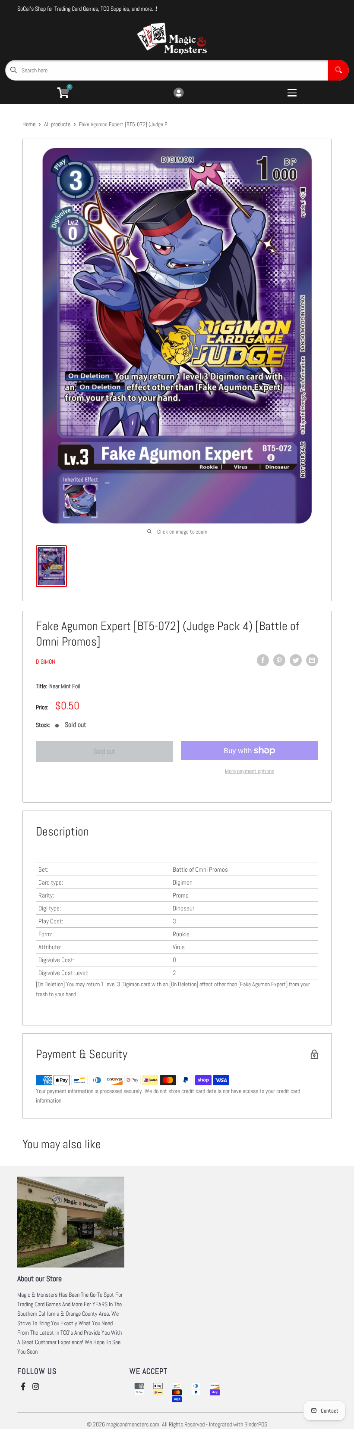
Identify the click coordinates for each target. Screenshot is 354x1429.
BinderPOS (255, 1424)
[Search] (338, 70)
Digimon (45, 661)
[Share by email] (312, 660)
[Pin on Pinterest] (279, 660)
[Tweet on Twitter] (296, 660)
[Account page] (178, 93)
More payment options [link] (249, 771)
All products (57, 124)
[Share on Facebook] (263, 660)
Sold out (104, 751)
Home (28, 124)
